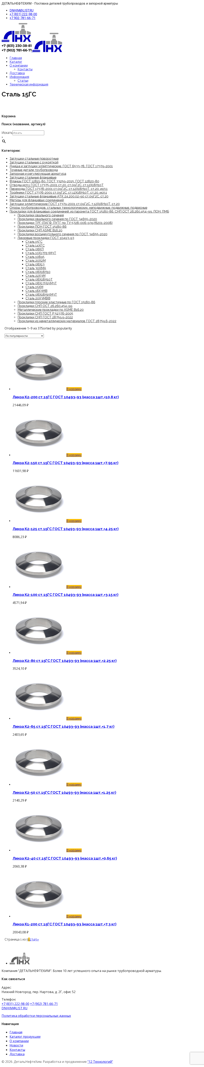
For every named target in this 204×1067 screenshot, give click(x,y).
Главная (16, 58)
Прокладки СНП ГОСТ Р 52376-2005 (45, 313)
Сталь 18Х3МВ (36, 291)
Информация (19, 77)
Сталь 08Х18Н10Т (39, 279)
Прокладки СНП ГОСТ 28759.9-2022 (45, 317)
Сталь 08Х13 (35, 264)
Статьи (23, 81)
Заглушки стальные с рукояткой (34, 162)
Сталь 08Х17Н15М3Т (41, 283)
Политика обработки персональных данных (36, 1016)
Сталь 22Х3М (35, 276)
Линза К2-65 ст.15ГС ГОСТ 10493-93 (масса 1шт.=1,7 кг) (63, 726)
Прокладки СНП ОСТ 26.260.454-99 (45, 306)
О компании (19, 65)
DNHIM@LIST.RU (21, 10)
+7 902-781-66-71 (22, 18)
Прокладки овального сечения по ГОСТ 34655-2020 (57, 219)
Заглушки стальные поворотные (34, 158)
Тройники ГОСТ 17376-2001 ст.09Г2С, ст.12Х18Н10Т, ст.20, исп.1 (58, 192)
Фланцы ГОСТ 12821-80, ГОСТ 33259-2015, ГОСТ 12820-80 (54, 181)
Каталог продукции (25, 1036)
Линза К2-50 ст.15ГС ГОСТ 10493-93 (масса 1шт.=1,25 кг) (64, 792)
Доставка (17, 73)
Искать (7, 133)
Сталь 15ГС (34, 242)
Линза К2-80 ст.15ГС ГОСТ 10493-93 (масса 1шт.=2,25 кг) (65, 660)
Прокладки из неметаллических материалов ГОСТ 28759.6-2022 (67, 321)
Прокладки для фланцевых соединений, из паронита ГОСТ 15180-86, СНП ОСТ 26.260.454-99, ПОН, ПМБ (89, 211)
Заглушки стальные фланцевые (33, 177)
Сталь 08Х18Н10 (38, 272)
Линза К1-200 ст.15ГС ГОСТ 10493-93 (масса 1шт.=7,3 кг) (64, 924)
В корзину (74, 389)
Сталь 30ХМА (36, 268)
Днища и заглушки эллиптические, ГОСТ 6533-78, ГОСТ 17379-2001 (61, 166)
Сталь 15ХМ (34, 287)
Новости (16, 1045)
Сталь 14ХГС (35, 245)
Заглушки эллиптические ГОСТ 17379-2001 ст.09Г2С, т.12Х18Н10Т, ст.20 (65, 204)
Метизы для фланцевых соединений (37, 200)
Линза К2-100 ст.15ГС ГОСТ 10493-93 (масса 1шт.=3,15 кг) (65, 594)
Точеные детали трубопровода (34, 170)
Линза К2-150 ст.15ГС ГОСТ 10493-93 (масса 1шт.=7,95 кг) (65, 463)
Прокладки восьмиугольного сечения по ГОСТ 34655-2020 (62, 234)
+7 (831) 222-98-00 (23, 14)
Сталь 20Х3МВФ (38, 298)
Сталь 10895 (35, 257)
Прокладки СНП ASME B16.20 (40, 230)
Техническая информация (29, 84)
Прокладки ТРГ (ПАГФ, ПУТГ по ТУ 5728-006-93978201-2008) (65, 223)
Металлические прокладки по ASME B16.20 (51, 310)
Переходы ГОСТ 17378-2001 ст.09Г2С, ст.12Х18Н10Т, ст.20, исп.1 (59, 189)
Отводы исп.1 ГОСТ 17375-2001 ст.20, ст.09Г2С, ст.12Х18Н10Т (57, 185)
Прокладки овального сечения (41, 215)
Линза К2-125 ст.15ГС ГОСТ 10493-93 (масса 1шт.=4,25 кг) (66, 529)
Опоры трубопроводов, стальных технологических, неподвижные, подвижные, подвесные (78, 208)
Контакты (25, 69)
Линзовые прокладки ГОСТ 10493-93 (46, 238)
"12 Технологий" (100, 1061)
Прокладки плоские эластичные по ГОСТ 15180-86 (56, 302)
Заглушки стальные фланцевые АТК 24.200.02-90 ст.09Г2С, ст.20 (59, 196)
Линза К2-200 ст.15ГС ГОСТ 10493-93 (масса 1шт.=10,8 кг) (66, 397)
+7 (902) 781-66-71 (44, 1004)
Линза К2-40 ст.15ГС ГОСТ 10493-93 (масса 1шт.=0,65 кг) (65, 858)
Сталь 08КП (35, 249)
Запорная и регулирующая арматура (38, 174)
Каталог (16, 62)
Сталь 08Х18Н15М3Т (41, 294)
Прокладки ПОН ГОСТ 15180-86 (42, 226)
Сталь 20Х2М (36, 260)
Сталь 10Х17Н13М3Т (41, 253)
